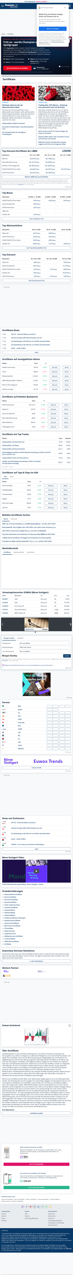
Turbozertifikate (9, 939)
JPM (19, 726)
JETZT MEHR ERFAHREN (36, 1188)
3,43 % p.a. (52, 237)
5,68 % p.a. (52, 233)
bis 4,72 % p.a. (66, 169)
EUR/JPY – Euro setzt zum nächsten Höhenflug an (27, 844)
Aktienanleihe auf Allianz (10, 445)
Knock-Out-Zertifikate (11, 923)
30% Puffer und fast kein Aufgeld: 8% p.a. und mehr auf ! (24, 531)
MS (19, 736)
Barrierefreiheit (52, 1225)
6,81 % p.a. (37, 266)
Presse (3, 1218)
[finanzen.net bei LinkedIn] (38, 1206)
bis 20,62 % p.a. (34, 166)
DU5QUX (5, 606)
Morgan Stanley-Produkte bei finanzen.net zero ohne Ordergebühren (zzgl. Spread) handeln (28, 665)
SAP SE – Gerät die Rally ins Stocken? (23, 334)
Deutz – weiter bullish (18, 348)
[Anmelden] (69, 6)
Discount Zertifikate (7, 1199)
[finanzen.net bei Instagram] (22, 1206)
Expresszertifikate (10, 902)
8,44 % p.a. (36, 244)
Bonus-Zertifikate (10, 897)
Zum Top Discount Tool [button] (36, 281)
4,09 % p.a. (67, 244)
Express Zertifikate (17, 1201)
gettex (20, 710)
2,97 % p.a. (37, 207)
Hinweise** (21, 184)
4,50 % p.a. (36, 240)
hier (53, 659)
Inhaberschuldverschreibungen (15, 918)
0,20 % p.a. (52, 200)
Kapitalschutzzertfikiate (12, 920)
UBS (19, 742)
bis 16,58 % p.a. (50, 166)
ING (19, 716)
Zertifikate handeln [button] (36, 1113)
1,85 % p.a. (37, 276)
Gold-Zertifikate (9, 910)
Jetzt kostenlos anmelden (17, 68)
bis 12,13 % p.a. (34, 162)
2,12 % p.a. (53, 269)
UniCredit (21, 723)
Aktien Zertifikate (31, 1199)
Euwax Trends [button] (36, 768)
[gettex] (4, 710)
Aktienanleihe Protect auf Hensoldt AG (15, 458)
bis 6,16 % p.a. (34, 173)
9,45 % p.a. (37, 204)
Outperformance (10, 934)
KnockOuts (30, 552)
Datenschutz (52, 1216)
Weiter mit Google (52, 29)
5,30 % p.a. (67, 276)
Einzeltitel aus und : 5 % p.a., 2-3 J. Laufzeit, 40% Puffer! (27, 541)
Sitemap (3, 1220)
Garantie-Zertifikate (11, 908)
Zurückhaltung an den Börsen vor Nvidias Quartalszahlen (30, 341)
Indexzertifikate (9, 915)
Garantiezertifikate (43, 1199)
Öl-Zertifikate (8, 928)
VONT (20, 745)
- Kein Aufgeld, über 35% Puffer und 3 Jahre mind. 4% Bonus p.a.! (29, 527)
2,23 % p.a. (37, 269)
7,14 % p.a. (52, 244)
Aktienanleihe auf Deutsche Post (13, 442)
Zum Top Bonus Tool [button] (37, 219)
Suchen (66, 656)
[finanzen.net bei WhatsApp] (46, 1206)
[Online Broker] (12, 7)
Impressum (51, 1214)
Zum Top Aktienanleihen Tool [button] (36, 248)
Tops (5, 476)
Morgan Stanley (9, 638)
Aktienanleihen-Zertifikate (13, 894)
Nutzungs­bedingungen (55, 1220)
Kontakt (3, 1214)
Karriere (3, 1216)
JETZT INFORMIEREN (36, 1164)
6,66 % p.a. (67, 269)
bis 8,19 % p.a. (34, 159)
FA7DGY (5, 610)
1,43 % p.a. (53, 276)
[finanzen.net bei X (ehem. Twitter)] (34, 1206)
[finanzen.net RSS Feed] (50, 1206)
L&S (19, 732)
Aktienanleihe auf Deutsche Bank (13, 449)
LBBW (20, 729)
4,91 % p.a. (37, 273)
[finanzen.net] (11, 5)
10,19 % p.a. (67, 273)
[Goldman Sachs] (4, 713)
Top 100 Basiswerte (8, 651)
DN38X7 (5, 599)
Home (3, 34)
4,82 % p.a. (52, 240)
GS (19, 713)
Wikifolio (21, 749)
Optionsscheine (18, 552)
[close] (65, 8)
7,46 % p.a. (67, 262)
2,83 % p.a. (37, 262)
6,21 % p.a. (36, 233)
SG (19, 739)
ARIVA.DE (68, 1248)
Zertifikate (10, 34)
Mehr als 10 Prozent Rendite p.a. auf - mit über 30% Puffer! (29, 524)
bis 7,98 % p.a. (50, 159)
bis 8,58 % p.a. (50, 162)
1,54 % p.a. (37, 214)
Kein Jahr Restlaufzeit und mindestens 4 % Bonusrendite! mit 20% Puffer (28, 534)
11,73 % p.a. (67, 266)
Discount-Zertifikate (11, 900)
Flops (11, 476)
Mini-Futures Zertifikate (12, 926)
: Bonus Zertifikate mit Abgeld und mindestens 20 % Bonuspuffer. (27, 538)
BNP (19, 706)
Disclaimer (51, 1218)
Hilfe (26, 1214)
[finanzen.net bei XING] (42, 1206)
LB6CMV (5, 613)
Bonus (67, 367)
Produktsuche (6, 643)
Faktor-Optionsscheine (12, 905)
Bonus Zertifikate (20, 1199)
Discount (54, 367)
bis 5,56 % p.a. (50, 173)
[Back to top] (68, 1273)
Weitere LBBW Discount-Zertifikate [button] (36, 177)
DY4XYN (5, 603)
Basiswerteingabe (7, 647)
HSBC (20, 719)
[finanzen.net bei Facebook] (26, 1206)
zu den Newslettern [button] (36, 961)
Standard (20, 638)
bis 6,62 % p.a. (34, 169)
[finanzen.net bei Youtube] (30, 1206)
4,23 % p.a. (37, 200)
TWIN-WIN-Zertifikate (11, 941)
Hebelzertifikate (9, 913)
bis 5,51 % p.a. (50, 169)
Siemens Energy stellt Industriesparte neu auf (26, 338)
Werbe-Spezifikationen (31, 1218)
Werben (27, 1216)
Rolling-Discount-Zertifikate (13, 936)
